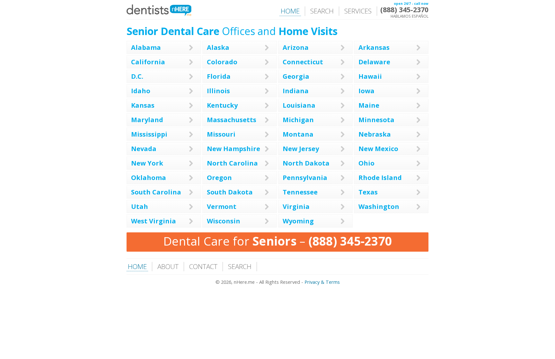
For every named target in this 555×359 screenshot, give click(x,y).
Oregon (219, 177)
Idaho (140, 90)
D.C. (137, 76)
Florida (219, 76)
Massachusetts (231, 119)
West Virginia (153, 221)
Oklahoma (148, 177)
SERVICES (358, 10)
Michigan (298, 119)
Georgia (296, 76)
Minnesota (376, 119)
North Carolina (232, 163)
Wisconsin (223, 221)
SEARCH (322, 10)
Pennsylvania (305, 177)
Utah (139, 206)
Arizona (296, 47)
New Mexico (378, 148)
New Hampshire (233, 148)
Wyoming (298, 221)
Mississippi (149, 134)
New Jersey (301, 148)
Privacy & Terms (322, 282)
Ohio (366, 163)
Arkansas (374, 47)
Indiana (296, 90)
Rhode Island (380, 177)
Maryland (147, 119)
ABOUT (168, 266)
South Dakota (230, 192)
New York (147, 163)
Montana (298, 134)
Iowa (366, 90)
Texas (368, 192)
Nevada (143, 148)
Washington (378, 206)
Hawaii (370, 76)
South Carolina (156, 192)
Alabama (146, 47)
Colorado (222, 62)
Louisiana (299, 105)
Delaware (374, 62)
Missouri (221, 134)
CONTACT (203, 266)
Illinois (218, 90)
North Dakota (306, 163)
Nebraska (374, 134)
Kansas (142, 105)
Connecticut (303, 62)
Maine (368, 105)
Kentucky (222, 105)
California (148, 62)
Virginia (296, 206)
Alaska (218, 47)
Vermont (221, 206)
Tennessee (300, 192)
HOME (290, 10)
